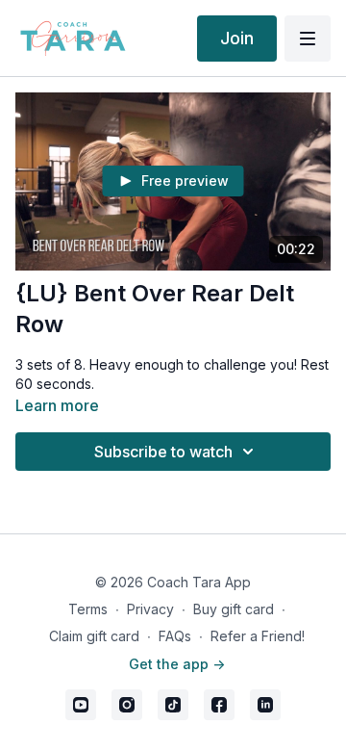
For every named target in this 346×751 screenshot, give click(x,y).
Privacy (150, 609)
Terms (88, 609)
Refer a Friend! (257, 636)
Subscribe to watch (163, 451)
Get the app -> (177, 664)
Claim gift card (94, 636)
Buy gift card (233, 609)
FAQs (175, 636)
